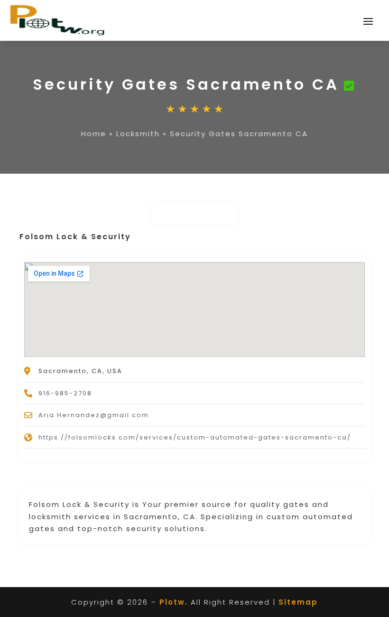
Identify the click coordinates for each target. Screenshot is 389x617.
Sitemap (298, 602)
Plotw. (173, 602)
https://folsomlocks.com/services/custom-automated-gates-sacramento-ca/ (194, 437)
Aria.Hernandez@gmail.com (93, 415)
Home (93, 134)
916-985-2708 (65, 393)
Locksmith (138, 134)
